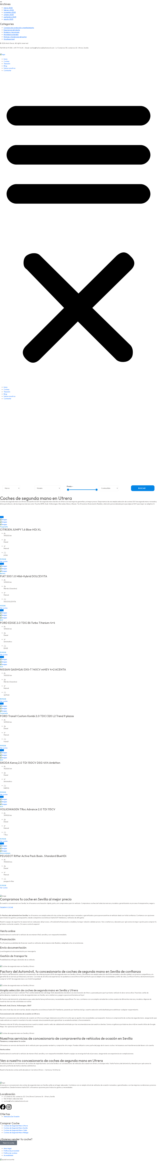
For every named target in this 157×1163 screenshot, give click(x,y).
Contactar (7, 70)
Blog (5, 66)
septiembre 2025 (10, 17)
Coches (6, 61)
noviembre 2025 (10, 12)
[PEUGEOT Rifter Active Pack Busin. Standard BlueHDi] (3, 846)
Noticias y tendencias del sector (15, 37)
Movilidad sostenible (11, 35)
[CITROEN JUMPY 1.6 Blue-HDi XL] (3, 519)
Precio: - (70, 486)
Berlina (2, 573)
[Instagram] (9, 1107)
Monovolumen (5, 853)
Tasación (7, 64)
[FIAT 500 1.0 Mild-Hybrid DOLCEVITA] (3, 566)
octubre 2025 (9, 15)
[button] (78, 229)
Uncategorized (9, 39)
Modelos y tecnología (11, 32)
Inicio (5, 59)
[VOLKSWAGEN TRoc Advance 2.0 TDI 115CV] (3, 799)
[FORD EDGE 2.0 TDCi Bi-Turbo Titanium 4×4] (3, 613)
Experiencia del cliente (12, 30)
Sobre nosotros (9, 68)
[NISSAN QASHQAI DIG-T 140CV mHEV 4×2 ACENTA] (3, 659)
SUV (1, 620)
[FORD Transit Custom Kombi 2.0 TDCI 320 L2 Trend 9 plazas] (3, 706)
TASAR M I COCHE (6, 907)
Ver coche (3, 561)
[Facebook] (3, 1107)
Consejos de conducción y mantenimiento (19, 28)
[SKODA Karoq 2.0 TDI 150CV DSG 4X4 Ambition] (3, 752)
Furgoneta (4, 527)
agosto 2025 (8, 19)
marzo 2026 (8, 8)
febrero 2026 (9, 10)
